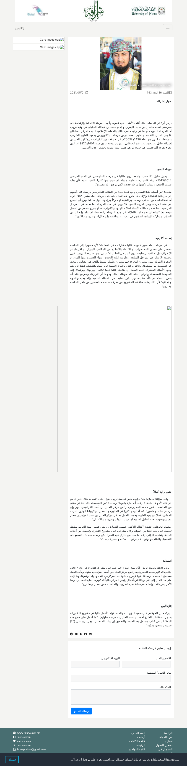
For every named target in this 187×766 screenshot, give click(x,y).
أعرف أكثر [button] (76, 759)
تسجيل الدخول (164, 745)
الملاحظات (165, 687)
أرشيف (141, 737)
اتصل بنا (168, 741)
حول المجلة (165, 737)
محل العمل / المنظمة (159, 672)
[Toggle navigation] (167, 27)
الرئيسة (168, 733)
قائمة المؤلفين (137, 749)
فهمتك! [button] (12, 759)
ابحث (18, 28)
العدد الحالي (138, 733)
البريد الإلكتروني (110, 658)
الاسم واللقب (163, 658)
